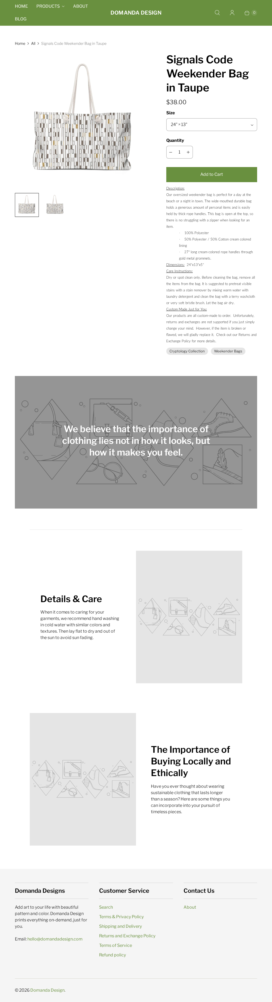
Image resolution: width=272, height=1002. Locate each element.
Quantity (175, 140)
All (33, 43)
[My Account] (232, 12)
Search (106, 907)
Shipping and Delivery (120, 926)
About (80, 6)
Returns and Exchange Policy (127, 935)
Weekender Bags (228, 351)
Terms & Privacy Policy (121, 916)
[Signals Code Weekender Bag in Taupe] (83, 120)
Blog (21, 18)
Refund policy (112, 954)
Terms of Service (115, 945)
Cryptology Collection (187, 351)
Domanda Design (47, 990)
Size (170, 112)
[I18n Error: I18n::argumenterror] (27, 205)
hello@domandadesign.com (55, 939)
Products (48, 6)
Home (21, 6)
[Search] (217, 12)
